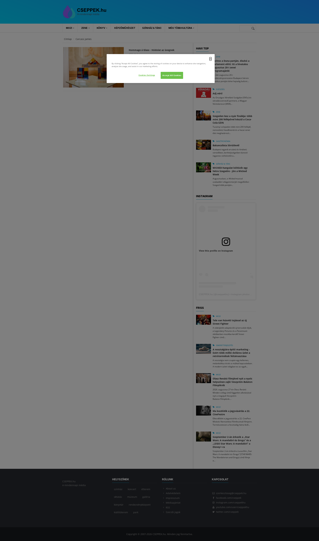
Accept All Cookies (171, 75)
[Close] (210, 58)
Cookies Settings (147, 75)
